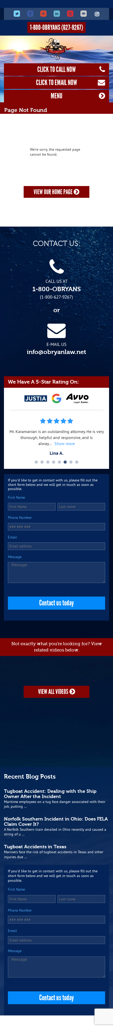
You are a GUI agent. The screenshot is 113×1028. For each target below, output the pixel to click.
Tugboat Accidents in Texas (35, 846)
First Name (16, 497)
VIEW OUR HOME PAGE (54, 192)
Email (12, 537)
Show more (64, 443)
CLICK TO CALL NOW (56, 69)
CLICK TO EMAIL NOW (56, 82)
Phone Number (20, 517)
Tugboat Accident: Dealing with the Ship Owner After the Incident (50, 794)
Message (15, 557)
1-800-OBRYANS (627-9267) (56, 27)
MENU (56, 95)
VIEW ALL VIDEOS (53, 692)
